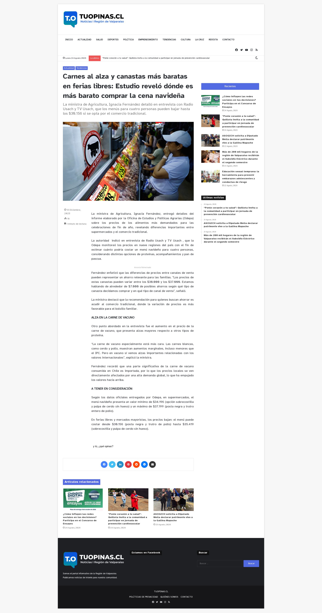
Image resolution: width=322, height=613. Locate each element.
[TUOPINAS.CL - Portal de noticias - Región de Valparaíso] (94, 19)
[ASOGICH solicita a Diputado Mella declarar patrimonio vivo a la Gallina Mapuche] (173, 499)
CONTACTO (228, 40)
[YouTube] (246, 50)
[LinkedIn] (120, 464)
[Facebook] (236, 50)
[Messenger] (144, 464)
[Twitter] (241, 50)
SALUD (99, 40)
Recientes (230, 86)
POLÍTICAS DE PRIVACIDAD (143, 597)
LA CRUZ (199, 40)
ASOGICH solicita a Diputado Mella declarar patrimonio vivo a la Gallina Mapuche (173, 517)
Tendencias (81, 68)
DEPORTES (113, 40)
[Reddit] (136, 464)
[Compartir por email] (152, 464)
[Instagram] (251, 50)
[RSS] (256, 50)
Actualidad (69, 68)
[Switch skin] (256, 58)
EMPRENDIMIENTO (148, 40)
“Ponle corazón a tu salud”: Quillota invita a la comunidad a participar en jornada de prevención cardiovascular (156, 58)
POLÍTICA (128, 40)
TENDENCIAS (169, 40)
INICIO (69, 40)
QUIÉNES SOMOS (169, 597)
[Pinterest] (128, 464)
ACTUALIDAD (84, 40)
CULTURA (186, 40)
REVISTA (213, 40)
